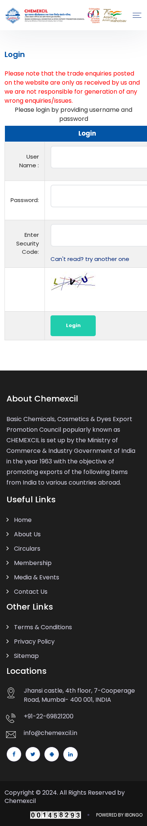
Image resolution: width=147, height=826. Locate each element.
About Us (27, 534)
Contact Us (30, 591)
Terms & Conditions (43, 627)
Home (23, 520)
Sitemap (26, 656)
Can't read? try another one (90, 259)
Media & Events (36, 577)
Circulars (27, 548)
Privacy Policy (34, 641)
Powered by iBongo (119, 815)
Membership (33, 563)
